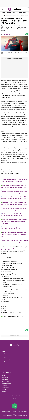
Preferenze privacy (6, 383)
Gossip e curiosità (6, 359)
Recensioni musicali (6, 355)
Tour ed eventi (5, 366)
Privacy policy (5, 377)
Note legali (4, 385)
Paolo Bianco (6, 34)
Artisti (20, 12)
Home (2, 15)
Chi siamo (4, 375)
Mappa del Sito (5, 387)
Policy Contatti (5, 381)
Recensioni (15, 12)
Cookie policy (5, 379)
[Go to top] (26, 416)
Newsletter (4, 389)
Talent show (4, 368)
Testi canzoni (5, 364)
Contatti (4, 391)
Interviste (8, 12)
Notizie (3, 12)
